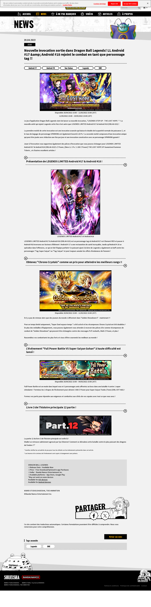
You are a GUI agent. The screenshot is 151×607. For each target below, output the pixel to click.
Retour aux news (115, 536)
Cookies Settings (100, 4)
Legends (86, 68)
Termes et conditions (111, 586)
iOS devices (43, 479)
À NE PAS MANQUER (66, 14)
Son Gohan (69, 68)
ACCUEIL (27, 14)
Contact (144, 586)
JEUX (30, 44)
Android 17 (33, 68)
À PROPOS (127, 14)
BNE (100, 68)
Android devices (44, 482)
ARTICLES (108, 14)
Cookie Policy (67, 5)
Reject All (114, 4)
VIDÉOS (89, 14)
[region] (75, 3)
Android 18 (51, 68)
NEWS (43, 14)
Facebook (94, 516)
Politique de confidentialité (130, 586)
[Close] (147, 3)
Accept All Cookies (130, 4)
